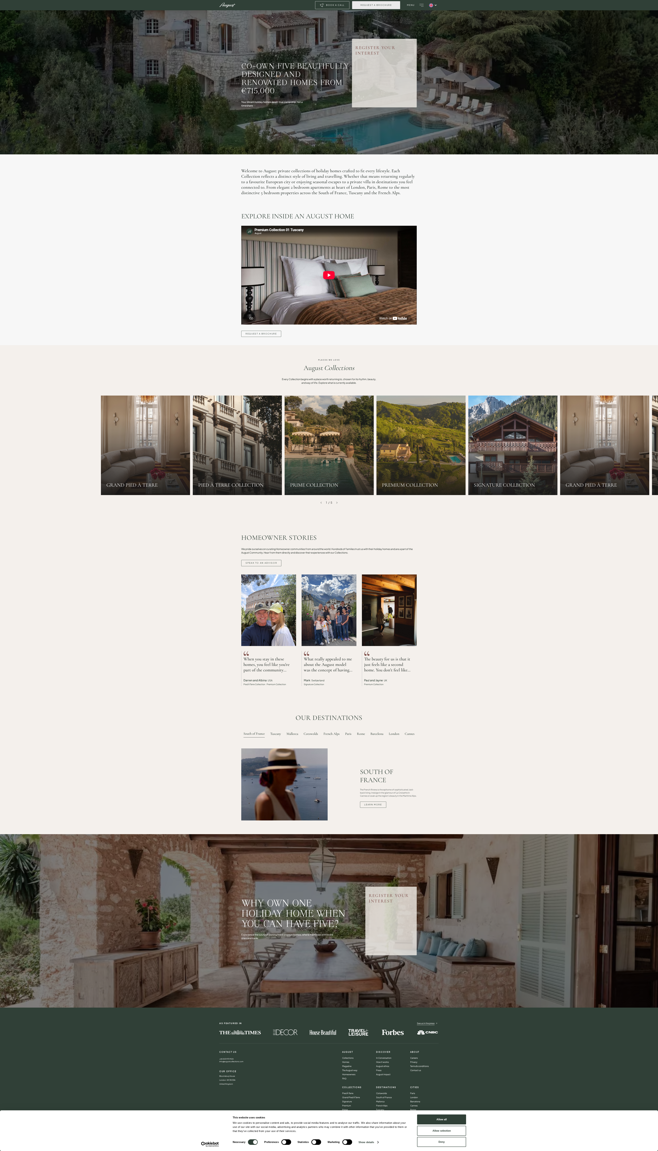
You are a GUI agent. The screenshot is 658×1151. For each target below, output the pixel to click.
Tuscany (380, 1109)
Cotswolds (381, 1093)
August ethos (382, 1066)
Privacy (413, 1062)
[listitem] (329, 445)
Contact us (415, 1070)
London (414, 1097)
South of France (384, 1097)
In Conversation (383, 1058)
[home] (227, 5)
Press (378, 1070)
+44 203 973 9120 (226, 1059)
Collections (348, 1058)
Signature (347, 1101)
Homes (345, 1062)
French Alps (381, 1105)
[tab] (254, 733)
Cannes (414, 1105)
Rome (413, 1109)
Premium (346, 1105)
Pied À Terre (347, 1093)
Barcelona (415, 1101)
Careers (414, 1058)
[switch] (286, 1142)
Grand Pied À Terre (351, 1097)
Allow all (441, 1119)
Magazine (346, 1066)
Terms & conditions (419, 1066)
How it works (382, 1062)
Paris (412, 1093)
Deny (441, 1141)
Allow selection (441, 1130)
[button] (421, 5)
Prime (345, 1109)
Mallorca (380, 1101)
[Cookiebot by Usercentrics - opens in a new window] (210, 1144)
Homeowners (348, 1074)
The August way (349, 1070)
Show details (366, 1142)
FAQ (344, 1078)
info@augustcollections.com (231, 1061)
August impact (383, 1074)
